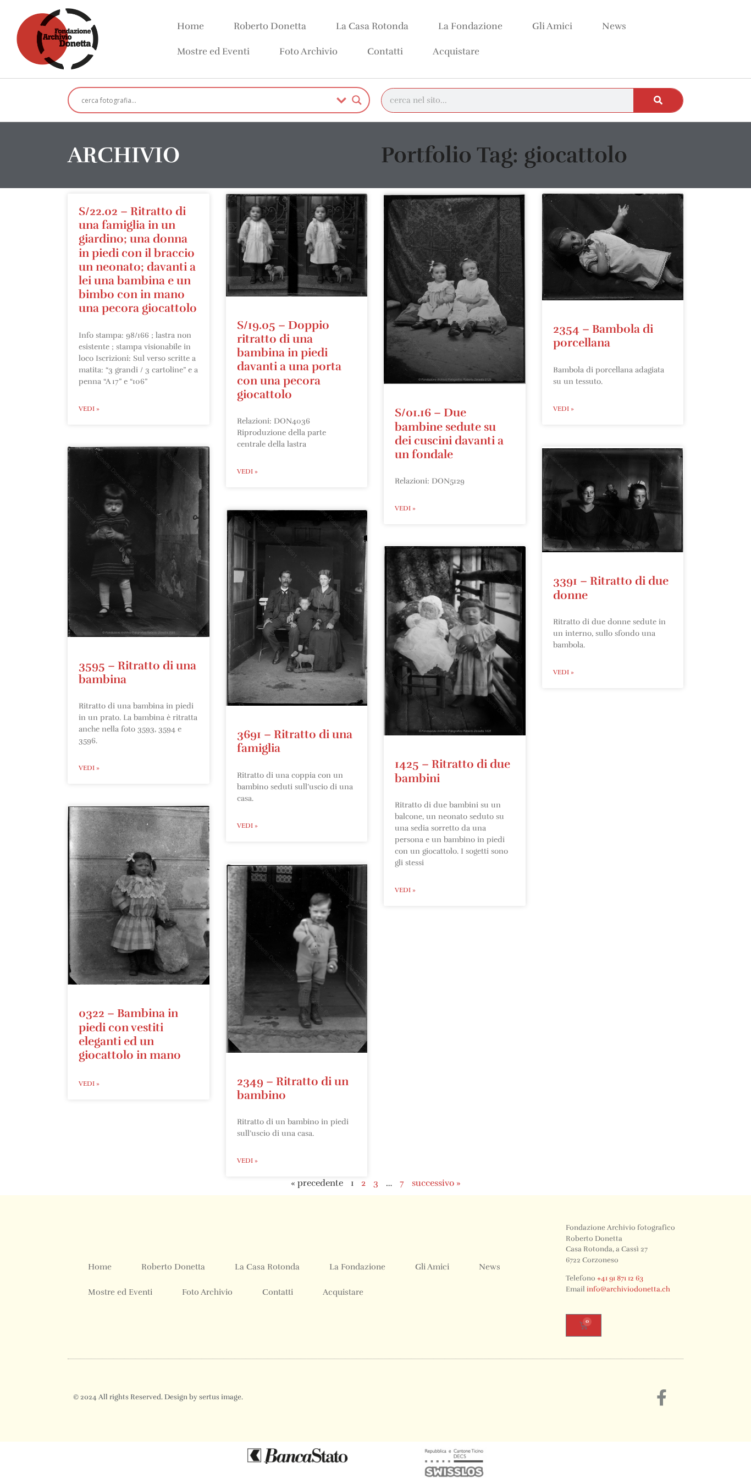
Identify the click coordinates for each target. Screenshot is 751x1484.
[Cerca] (658, 100)
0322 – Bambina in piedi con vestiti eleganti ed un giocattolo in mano (130, 1034)
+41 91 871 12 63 (620, 1278)
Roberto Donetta (270, 26)
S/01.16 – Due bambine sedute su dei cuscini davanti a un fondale (449, 433)
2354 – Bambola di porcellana (603, 336)
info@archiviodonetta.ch (628, 1289)
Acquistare (456, 51)
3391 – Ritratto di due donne (611, 588)
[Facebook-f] (661, 1397)
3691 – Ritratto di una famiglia (294, 741)
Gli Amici (552, 26)
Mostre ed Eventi (213, 51)
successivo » (436, 1183)
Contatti (385, 51)
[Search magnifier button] (357, 100)
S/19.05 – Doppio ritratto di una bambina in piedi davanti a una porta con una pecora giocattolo (289, 360)
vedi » (89, 409)
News (614, 26)
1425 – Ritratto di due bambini (452, 771)
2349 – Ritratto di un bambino (293, 1088)
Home (190, 26)
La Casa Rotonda (372, 26)
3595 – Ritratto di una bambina (137, 672)
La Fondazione (470, 26)
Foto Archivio (308, 51)
